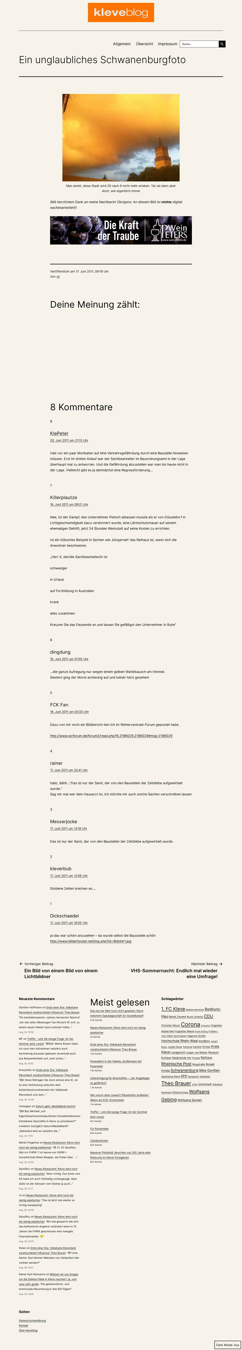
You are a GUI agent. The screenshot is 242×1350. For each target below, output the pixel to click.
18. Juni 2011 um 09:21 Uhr (69, 504)
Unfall (195, 1084)
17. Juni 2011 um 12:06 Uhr (69, 876)
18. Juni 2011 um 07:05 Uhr (69, 659)
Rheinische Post (176, 1063)
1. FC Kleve (173, 1009)
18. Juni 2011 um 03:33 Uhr (69, 712)
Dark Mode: (224, 1345)
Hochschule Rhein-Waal (179, 1041)
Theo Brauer (176, 1083)
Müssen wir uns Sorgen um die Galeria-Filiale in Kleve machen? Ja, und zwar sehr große (48, 1279)
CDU (208, 1016)
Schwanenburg (184, 1070)
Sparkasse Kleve (170, 1076)
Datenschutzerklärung (32, 1320)
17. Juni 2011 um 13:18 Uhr (68, 828)
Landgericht (178, 1052)
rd (58, 276)
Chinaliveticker (99, 1140)
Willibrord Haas (180, 1092)
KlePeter (59, 433)
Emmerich (205, 1025)
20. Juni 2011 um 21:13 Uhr (69, 440)
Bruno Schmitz (195, 1016)
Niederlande (179, 1057)
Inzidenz (204, 1041)
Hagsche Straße (196, 1035)
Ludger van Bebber (197, 1052)
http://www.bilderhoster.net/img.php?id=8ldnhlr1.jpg (90, 941)
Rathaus (206, 1057)
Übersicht (144, 44)
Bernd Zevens (177, 1016)
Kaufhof (197, 1046)
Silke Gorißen (209, 1070)
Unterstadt (204, 1084)
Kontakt (23, 1325)
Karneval (187, 1047)
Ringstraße (198, 1064)
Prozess (196, 1058)
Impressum (167, 44)
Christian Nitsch (170, 1025)
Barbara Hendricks (195, 1009)
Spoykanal (193, 1076)
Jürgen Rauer (175, 1046)
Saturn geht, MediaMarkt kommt (55, 1106)
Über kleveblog (28, 1330)
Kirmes (206, 1046)
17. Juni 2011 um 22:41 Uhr (69, 770)
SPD (184, 1076)
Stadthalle (204, 1076)
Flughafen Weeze (184, 1031)
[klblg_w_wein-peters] (121, 230)
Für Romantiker (99, 1128)
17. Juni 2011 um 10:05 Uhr (69, 923)
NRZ (189, 1058)
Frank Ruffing (201, 1031)
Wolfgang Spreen (190, 1100)
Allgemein (122, 44)
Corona (190, 1024)
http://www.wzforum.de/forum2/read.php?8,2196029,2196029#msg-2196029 (111, 736)
